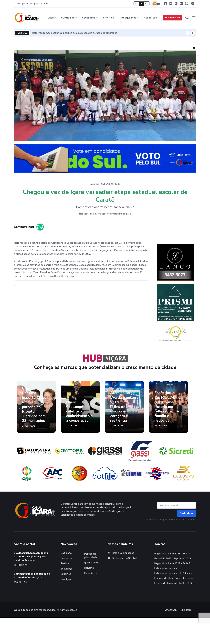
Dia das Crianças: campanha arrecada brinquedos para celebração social (31, 556)
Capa (51, 17)
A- (136, 3)
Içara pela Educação (123, 552)
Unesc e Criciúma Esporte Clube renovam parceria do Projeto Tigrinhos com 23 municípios (34, 404)
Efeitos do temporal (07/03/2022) (173, 583)
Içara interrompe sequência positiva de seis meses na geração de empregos (74, 32)
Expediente (90, 573)
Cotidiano (66, 552)
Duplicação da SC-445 (124, 558)
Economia (66, 558)
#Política (108, 17)
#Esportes (150, 17)
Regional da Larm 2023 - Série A (172, 553)
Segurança (67, 568)
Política (65, 563)
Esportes (66, 573)
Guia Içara (66, 579)
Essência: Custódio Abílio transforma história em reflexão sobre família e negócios (167, 406)
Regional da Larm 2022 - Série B (172, 563)
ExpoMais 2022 (182, 558)
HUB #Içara (185, 573)
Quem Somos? (92, 562)
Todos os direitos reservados (39, 609)
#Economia (88, 17)
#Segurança (128, 17)
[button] (187, 17)
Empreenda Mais (163, 578)
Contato (89, 567)
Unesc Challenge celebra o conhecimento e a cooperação (79, 411)
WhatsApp (171, 609)
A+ (146, 3)
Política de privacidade (90, 555)
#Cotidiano (67, 17)
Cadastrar (186, 513)
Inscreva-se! (172, 17)
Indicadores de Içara (165, 568)
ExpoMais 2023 (163, 558)
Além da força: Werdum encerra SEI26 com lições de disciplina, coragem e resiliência (124, 406)
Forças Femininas (185, 578)
